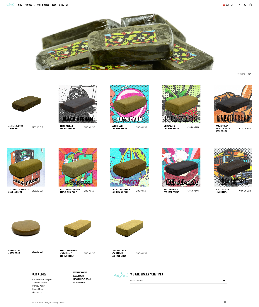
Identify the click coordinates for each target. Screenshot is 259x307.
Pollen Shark (43, 303)
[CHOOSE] (40, 118)
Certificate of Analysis (42, 279)
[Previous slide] (11, 104)
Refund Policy (38, 289)
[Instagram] (225, 302)
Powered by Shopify (56, 303)
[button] (251, 74)
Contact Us (37, 292)
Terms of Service (39, 283)
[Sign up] (224, 280)
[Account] (245, 5)
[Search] (239, 5)
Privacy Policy (38, 286)
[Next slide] (254, 41)
